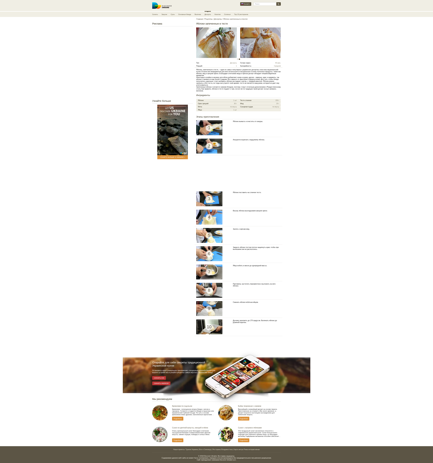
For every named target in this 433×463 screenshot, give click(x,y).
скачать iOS (159, 378)
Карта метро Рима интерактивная (247, 449)
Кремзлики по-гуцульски (182, 406)
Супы (173, 14)
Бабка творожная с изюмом (249, 406)
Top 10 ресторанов (241, 14)
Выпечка (198, 14)
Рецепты (208, 19)
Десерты (208, 14)
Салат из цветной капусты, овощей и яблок (190, 428)
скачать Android (161, 383)
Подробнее (178, 419)
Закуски (164, 14)
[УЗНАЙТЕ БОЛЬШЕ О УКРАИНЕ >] (172, 130)
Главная (199, 19)
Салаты (155, 14)
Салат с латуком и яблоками (250, 428)
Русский (246, 4)
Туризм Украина (191, 449)
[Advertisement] (172, 62)
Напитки (217, 14)
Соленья (227, 14)
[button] (202, 42)
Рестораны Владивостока (222, 449)
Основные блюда (184, 14)
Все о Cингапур (205, 449)
